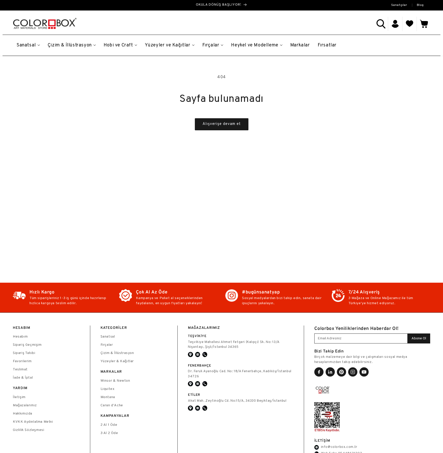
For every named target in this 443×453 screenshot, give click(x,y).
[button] (381, 24)
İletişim (19, 397)
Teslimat (20, 369)
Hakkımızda (22, 413)
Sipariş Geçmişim (27, 345)
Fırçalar (106, 345)
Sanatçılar (399, 5)
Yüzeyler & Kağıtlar (117, 361)
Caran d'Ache (111, 405)
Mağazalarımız (25, 405)
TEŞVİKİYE (197, 335)
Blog (420, 5)
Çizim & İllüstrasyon (117, 353)
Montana (107, 397)
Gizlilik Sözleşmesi (28, 430)
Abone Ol (418, 338)
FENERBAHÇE (199, 365)
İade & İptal (23, 378)
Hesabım (20, 336)
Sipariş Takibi (24, 353)
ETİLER (194, 394)
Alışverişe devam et (222, 124)
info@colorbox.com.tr (339, 447)
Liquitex (107, 389)
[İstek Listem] (409, 24)
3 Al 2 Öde (109, 433)
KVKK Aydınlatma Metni (33, 422)
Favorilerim (22, 361)
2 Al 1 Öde (108, 425)
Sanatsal (107, 336)
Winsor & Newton (115, 381)
